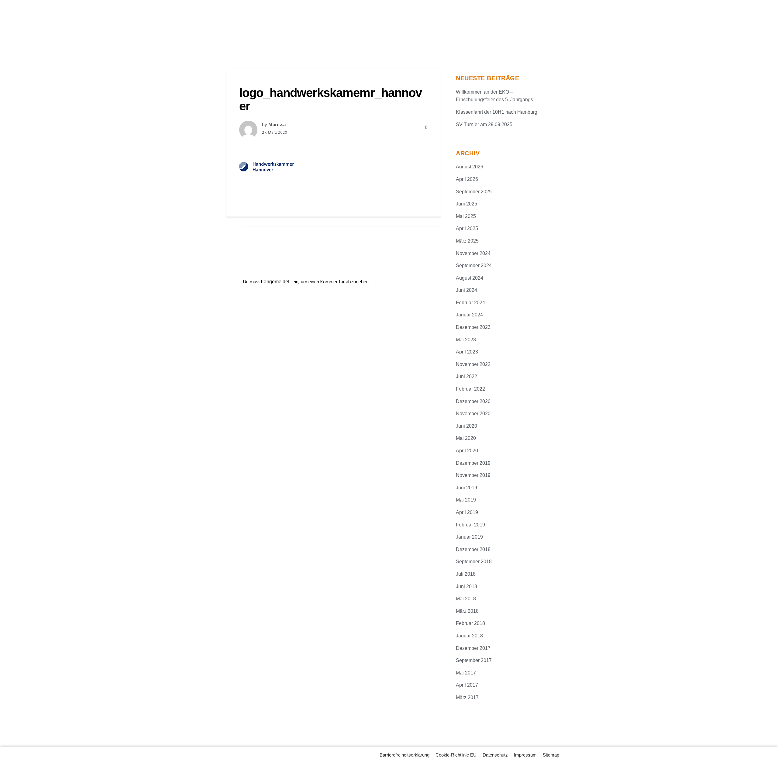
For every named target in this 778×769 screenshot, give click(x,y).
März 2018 (467, 611)
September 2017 (474, 660)
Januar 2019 (469, 537)
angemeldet (276, 281)
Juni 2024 (466, 290)
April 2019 (467, 512)
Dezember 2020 (473, 401)
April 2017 (467, 685)
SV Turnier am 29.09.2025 (484, 124)
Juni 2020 (466, 426)
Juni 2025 (466, 203)
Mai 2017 (466, 672)
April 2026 (467, 179)
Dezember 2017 (473, 648)
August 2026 (469, 166)
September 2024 (474, 265)
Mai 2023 (466, 339)
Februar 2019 (470, 524)
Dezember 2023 (473, 327)
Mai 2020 (466, 438)
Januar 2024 (469, 314)
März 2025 (467, 240)
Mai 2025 (466, 216)
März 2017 (467, 697)
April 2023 (467, 351)
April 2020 (467, 450)
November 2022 (473, 364)
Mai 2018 (466, 598)
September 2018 (474, 561)
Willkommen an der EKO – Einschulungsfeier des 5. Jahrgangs (494, 95)
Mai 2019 (466, 499)
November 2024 (473, 253)
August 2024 (469, 278)
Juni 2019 (466, 487)
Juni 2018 (466, 586)
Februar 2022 (470, 388)
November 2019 (473, 475)
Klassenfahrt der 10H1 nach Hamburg (496, 112)
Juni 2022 (466, 376)
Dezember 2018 (473, 549)
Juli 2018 (466, 574)
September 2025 (474, 191)
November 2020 (473, 413)
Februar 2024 (470, 302)
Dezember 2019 (473, 463)
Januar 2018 (469, 635)
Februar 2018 (470, 623)
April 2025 (467, 228)
